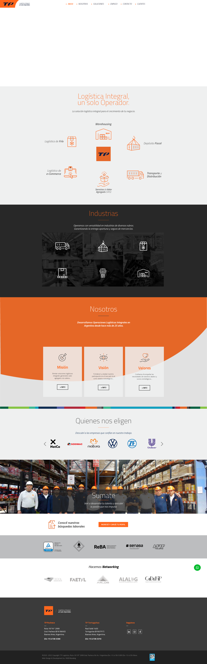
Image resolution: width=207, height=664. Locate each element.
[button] (45, 444)
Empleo (113, 3)
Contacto (127, 3)
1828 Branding (70, 658)
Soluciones (98, 3)
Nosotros (83, 3)
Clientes (141, 3)
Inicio (70, 3)
